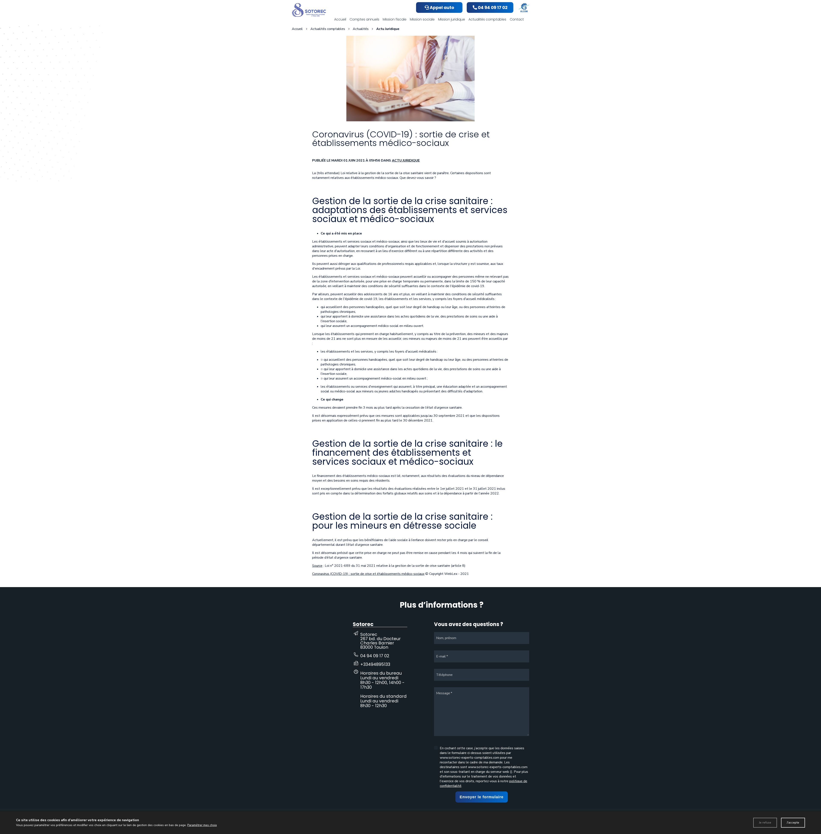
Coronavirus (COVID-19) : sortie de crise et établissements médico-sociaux (368, 573)
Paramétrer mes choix (202, 825)
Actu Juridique (406, 160)
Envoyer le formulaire (482, 797)
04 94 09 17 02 (374, 656)
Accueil (297, 29)
